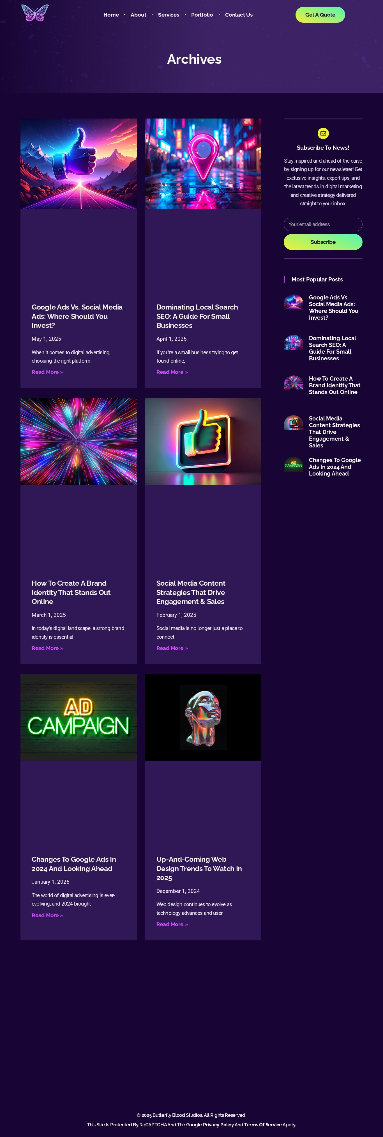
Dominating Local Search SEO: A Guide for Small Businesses (197, 316)
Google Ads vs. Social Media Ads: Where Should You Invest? (77, 316)
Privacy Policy (218, 1124)
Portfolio (202, 15)
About (138, 15)
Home (111, 15)
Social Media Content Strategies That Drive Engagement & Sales (191, 592)
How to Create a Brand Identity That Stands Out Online (71, 592)
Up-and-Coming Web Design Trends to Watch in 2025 (199, 868)
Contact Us (239, 15)
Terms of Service (263, 1124)
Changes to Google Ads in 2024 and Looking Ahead (335, 467)
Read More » (47, 372)
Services (168, 15)
